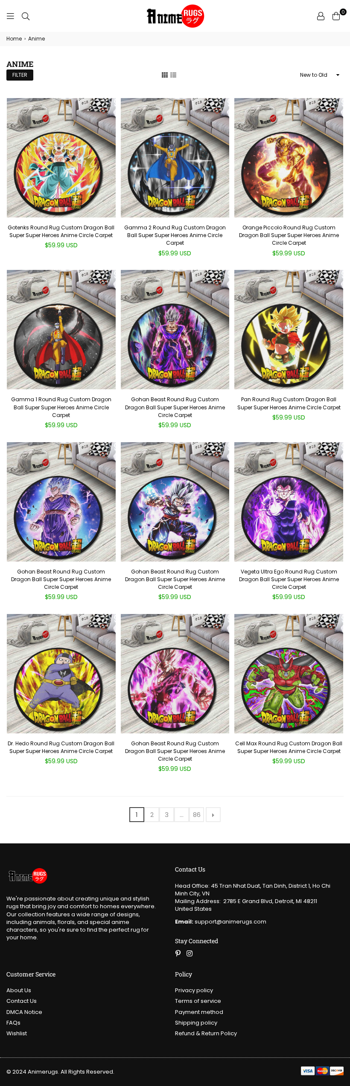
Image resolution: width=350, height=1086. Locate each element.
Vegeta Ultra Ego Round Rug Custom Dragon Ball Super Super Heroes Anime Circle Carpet (289, 579)
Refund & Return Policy (206, 1033)
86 (197, 814)
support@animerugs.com (220, 922)
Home (14, 38)
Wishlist (16, 1033)
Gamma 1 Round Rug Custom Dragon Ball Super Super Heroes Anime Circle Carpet (61, 407)
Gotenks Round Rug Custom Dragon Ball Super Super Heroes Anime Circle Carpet (61, 231)
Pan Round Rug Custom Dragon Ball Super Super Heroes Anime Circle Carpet (289, 403)
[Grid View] (164, 74)
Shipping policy (196, 1023)
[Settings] (320, 16)
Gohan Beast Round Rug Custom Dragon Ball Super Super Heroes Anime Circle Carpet (175, 407)
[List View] (173, 74)
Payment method (199, 1012)
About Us (18, 990)
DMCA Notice (24, 1012)
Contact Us (21, 1001)
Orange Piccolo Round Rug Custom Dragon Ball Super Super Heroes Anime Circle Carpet (289, 235)
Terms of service (198, 1001)
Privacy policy (194, 990)
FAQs (13, 1023)
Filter (19, 74)
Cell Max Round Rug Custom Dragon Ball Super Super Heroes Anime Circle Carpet (288, 747)
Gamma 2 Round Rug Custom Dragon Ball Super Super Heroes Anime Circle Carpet (175, 235)
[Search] (25, 16)
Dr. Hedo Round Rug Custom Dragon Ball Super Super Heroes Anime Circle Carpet (61, 747)
